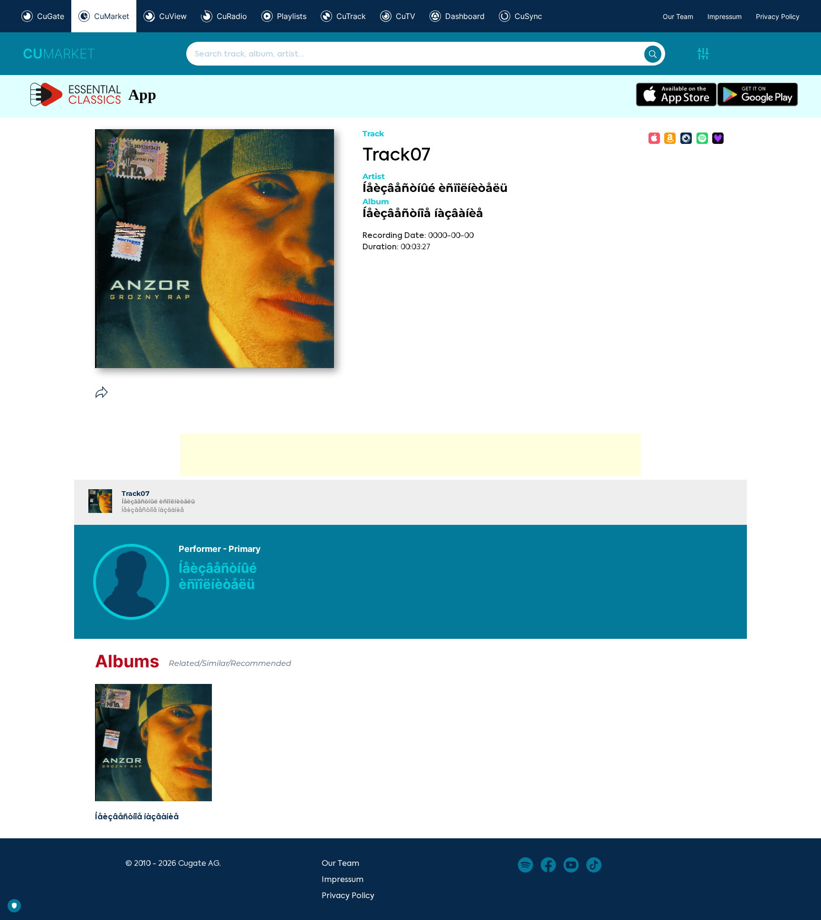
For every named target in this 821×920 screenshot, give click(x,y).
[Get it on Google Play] (757, 94)
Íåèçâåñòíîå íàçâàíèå (423, 213)
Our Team (678, 16)
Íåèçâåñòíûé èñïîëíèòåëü (435, 188)
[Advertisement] (410, 454)
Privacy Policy (778, 16)
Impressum (724, 16)
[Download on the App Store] (676, 94)
